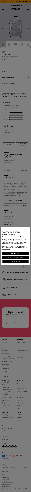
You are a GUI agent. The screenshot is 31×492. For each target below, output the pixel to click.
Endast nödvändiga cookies (15, 257)
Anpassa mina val (15, 261)
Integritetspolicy (19, 247)
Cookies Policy (6, 249)
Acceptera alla (15, 253)
